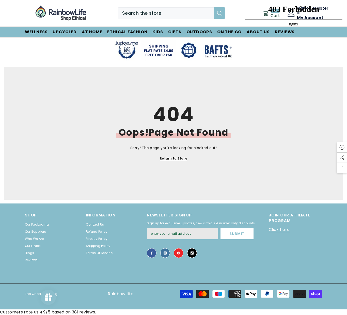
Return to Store (173, 158)
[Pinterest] (178, 253)
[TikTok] (192, 253)
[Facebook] (151, 253)
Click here (279, 229)
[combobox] (166, 13)
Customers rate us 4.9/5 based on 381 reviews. (48, 312)
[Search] (171, 13)
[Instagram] (165, 253)
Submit (237, 233)
